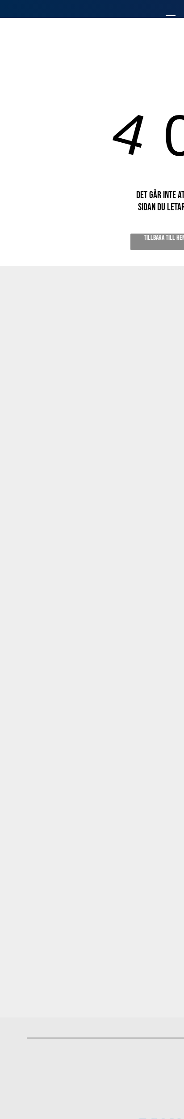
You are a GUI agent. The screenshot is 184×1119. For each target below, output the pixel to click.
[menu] (171, 18)
